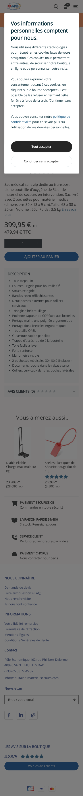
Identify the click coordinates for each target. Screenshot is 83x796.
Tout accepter (42, 147)
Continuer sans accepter (41, 161)
